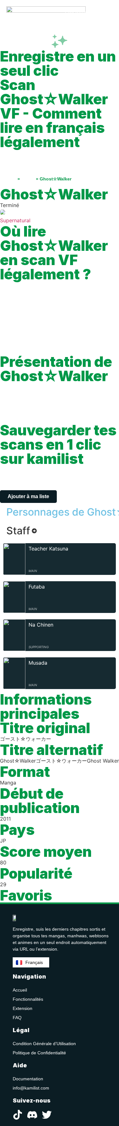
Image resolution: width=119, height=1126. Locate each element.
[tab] (21, 531)
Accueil (8, 178)
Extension (22, 1008)
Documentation (28, 1078)
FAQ (17, 1017)
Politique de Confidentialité (39, 1052)
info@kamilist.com (31, 1087)
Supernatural (15, 220)
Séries (28, 178)
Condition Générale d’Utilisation (44, 1043)
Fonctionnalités (28, 999)
